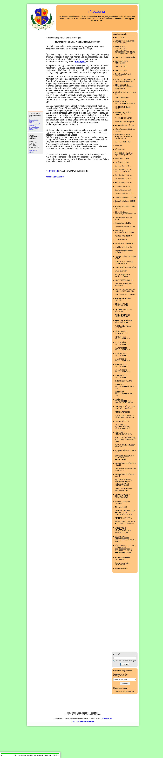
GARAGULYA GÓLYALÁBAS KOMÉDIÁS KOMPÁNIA (125, 407)
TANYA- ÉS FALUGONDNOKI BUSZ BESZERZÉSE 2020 (125, 522)
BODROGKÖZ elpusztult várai (125, 267)
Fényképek (53, 171)
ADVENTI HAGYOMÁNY (123, 518)
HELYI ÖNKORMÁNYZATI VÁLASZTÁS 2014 (124, 321)
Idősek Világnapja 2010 (123, 223)
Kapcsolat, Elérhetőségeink (124, 122)
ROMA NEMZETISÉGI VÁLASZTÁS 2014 (122, 316)
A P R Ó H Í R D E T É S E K (124, 125)
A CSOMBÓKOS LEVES (123, 118)
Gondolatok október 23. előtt (125, 227)
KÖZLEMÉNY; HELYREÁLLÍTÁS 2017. (123, 433)
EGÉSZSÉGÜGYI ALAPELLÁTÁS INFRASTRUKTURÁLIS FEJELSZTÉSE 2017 (123, 530)
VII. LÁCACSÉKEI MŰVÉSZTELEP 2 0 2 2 (123, 371)
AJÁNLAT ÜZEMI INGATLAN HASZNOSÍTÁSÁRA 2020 (125, 80)
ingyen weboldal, (34, 127)
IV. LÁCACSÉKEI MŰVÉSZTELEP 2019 (122, 354)
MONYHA (118, 146)
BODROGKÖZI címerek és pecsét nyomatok (124, 262)
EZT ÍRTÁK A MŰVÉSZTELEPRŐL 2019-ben (124, 393)
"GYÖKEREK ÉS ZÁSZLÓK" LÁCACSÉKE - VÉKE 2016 (124, 416)
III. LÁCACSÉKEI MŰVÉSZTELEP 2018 (122, 349)
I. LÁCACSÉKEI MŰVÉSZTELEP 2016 (122, 338)
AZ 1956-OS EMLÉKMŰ (123, 236)
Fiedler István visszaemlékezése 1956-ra (124, 231)
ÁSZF (73, 721)
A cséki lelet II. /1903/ (122, 162)
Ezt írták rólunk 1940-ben (123, 179)
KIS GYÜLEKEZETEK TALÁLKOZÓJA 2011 (122, 275)
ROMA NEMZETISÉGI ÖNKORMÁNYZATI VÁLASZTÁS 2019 (122, 496)
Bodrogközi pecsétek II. (123, 190)
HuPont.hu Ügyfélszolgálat (125, 691)
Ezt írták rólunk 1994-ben (123, 182)
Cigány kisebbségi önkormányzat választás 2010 (125, 213)
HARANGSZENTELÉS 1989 (125, 295)
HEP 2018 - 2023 (121, 67)
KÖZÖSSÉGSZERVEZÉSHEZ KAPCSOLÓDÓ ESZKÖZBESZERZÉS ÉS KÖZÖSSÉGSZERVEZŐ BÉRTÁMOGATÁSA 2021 (125, 549)
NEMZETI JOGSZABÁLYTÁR (125, 57)
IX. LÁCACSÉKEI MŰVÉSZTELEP (121, 376)
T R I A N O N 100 (121, 507)
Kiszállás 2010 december (124, 247)
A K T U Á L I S (120, 37)
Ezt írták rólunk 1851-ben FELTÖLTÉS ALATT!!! (123, 170)
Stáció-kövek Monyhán (123, 142)
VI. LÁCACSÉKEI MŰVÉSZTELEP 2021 (122, 365)
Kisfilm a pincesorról (55, 177)
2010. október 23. (121, 240)
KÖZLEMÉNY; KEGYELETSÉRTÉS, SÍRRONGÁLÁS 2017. (123, 426)
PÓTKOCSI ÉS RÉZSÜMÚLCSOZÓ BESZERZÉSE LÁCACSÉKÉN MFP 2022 (125, 539)
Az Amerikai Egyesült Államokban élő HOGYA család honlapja (123, 136)
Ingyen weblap (107, 718)
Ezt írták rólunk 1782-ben (123, 166)
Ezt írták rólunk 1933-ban (123, 175)
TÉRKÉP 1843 (120, 149)
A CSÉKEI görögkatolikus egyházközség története (124, 154)
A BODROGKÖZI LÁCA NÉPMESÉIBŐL (123, 113)
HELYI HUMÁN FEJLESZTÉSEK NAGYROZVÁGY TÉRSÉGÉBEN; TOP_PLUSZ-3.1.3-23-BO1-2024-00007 (125, 50)
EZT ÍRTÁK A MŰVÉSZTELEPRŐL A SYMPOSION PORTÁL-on (124, 401)
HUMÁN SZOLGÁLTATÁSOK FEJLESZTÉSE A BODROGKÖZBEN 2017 (125, 512)
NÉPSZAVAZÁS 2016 (122, 412)
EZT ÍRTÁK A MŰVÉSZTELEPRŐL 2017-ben (124, 386)
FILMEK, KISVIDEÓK (122, 98)
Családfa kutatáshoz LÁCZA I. (125, 194)
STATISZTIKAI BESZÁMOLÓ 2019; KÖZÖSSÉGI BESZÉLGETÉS (124, 457)
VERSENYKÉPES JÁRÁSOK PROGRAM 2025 (125, 42)
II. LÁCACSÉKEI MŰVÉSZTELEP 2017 (122, 343)
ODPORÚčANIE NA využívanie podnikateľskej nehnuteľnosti (124, 87)
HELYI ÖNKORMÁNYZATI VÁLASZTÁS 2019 (124, 489)
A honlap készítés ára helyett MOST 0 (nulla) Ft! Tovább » (36, 755)
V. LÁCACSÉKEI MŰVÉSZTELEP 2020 (122, 360)
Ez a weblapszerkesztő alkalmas (34, 124)
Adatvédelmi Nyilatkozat (85, 721)
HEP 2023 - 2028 (121, 70)
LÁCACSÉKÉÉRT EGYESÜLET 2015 (121, 332)
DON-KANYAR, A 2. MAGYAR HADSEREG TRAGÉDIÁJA (125, 290)
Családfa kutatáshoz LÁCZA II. (125, 197)
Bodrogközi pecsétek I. (123, 186)
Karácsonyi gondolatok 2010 (125, 243)
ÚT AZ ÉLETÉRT (121, 271)
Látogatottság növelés (33, 151)
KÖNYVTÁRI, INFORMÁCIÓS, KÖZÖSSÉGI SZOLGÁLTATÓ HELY (125, 439)
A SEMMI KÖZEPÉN (122, 421)
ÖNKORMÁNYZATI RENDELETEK (121, 62)
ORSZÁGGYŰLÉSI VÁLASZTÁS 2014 (121, 305)
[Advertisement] (122, 612)
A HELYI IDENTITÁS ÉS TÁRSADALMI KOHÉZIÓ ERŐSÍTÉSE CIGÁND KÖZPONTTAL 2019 (123, 482)
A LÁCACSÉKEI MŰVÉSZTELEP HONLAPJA (125, 102)
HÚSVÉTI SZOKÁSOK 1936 (124, 280)
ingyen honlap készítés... (33, 129)
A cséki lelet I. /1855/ (122, 158)
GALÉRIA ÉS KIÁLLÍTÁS (123, 381)
